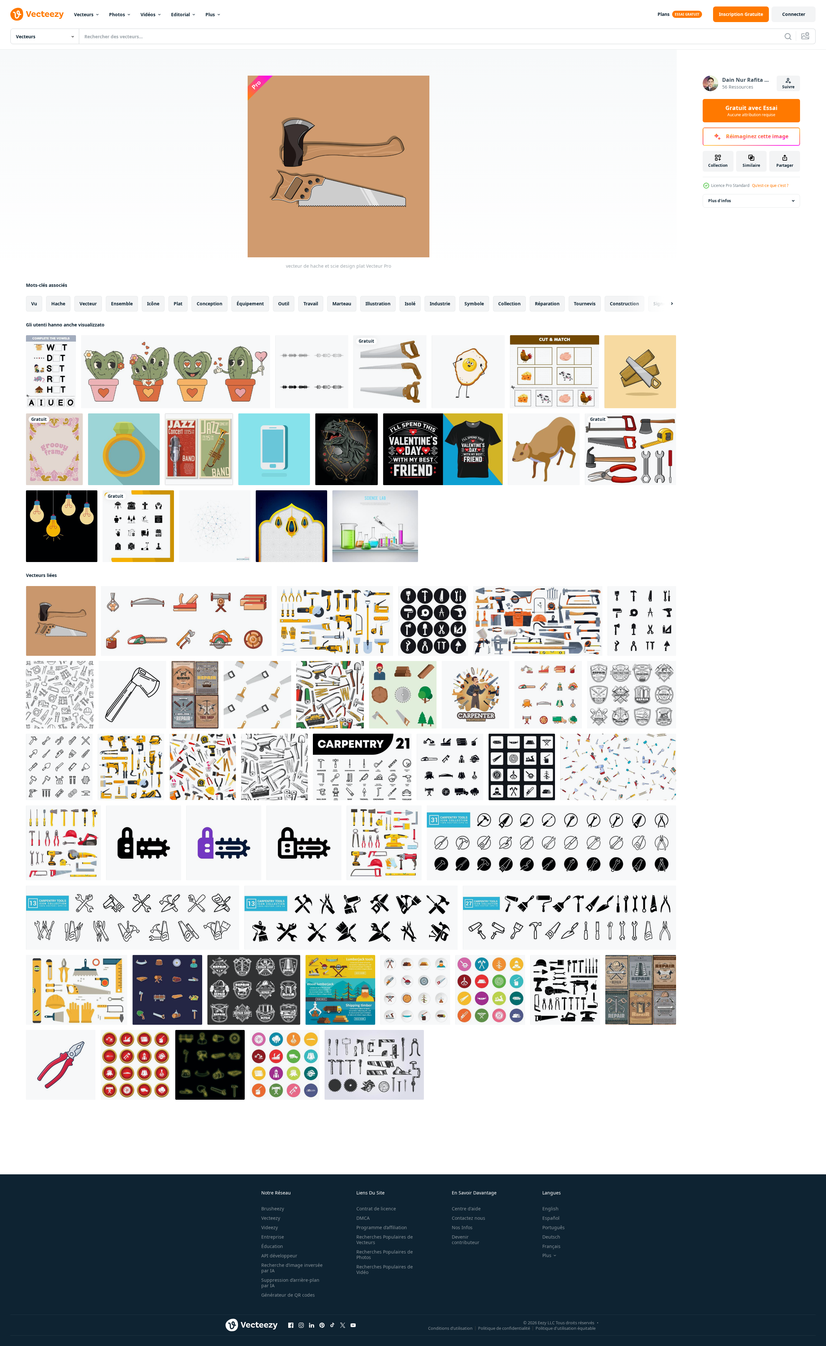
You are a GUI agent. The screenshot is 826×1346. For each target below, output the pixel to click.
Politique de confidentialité (504, 1328)
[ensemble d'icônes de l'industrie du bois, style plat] (415, 990)
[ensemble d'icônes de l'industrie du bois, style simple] (450, 767)
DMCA (363, 1218)
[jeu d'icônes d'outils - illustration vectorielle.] (59, 767)
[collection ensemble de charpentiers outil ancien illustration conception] (374, 1065)
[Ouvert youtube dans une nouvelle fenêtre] (353, 1325)
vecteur (88, 303)
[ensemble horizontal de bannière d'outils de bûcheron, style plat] (340, 990)
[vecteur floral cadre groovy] (54, 449)
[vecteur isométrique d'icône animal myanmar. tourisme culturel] (544, 449)
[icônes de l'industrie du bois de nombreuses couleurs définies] (490, 990)
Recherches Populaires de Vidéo (384, 1269)
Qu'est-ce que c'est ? (770, 185)
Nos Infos (462, 1227)
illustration (377, 303)
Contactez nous (468, 1218)
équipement (250, 303)
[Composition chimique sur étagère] (375, 526)
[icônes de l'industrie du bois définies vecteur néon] (210, 1065)
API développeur (279, 1256)
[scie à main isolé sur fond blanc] (389, 371)
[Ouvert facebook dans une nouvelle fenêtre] (290, 1325)
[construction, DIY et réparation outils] (537, 621)
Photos (117, 14)
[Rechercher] (788, 36)
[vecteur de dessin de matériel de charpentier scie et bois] (640, 371)
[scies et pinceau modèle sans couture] (257, 694)
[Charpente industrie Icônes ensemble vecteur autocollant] (167, 990)
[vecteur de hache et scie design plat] (61, 621)
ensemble (122, 303)
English (550, 1208)
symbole (474, 303)
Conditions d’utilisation (450, 1328)
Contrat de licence (376, 1208)
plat (178, 303)
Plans (664, 14)
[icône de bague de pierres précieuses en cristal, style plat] (124, 449)
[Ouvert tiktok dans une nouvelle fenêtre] (332, 1325)
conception (209, 303)
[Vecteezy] (37, 14)
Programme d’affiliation (381, 1227)
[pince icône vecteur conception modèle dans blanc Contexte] (60, 1065)
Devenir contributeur (465, 1239)
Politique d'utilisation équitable (566, 1328)
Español (551, 1218)
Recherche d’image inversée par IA (292, 1268)
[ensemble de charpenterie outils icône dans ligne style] (362, 767)
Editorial (180, 14)
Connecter (793, 14)
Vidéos (148, 14)
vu (34, 303)
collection (509, 303)
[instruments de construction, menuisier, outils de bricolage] (475, 694)
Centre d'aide (466, 1208)
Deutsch (551, 1237)
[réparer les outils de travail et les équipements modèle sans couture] (274, 767)
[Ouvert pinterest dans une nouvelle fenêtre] (322, 1325)
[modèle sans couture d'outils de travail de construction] (59, 694)
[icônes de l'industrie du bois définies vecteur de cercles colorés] (284, 1065)
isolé (410, 303)
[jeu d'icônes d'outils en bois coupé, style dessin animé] (186, 621)
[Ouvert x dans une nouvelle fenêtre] (342, 1325)
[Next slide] (666, 304)
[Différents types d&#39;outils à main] (630, 449)
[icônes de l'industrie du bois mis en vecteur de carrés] (521, 767)
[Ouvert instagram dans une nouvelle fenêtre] (301, 1325)
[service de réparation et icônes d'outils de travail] (631, 694)
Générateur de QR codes (288, 1295)
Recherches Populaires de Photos (384, 1254)
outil (283, 303)
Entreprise (272, 1237)
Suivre (788, 87)
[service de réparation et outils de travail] (640, 990)
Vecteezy (270, 1218)
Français (551, 1246)
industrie (440, 303)
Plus (210, 14)
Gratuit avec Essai (751, 110)
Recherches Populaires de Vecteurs (384, 1239)
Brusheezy (272, 1208)
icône (153, 303)
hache (58, 303)
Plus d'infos (719, 200)
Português (553, 1227)
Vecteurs (83, 14)
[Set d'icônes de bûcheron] (403, 694)
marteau (341, 303)
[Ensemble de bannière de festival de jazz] (199, 449)
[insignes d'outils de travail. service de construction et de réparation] (253, 990)
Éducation (272, 1246)
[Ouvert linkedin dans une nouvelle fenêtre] (311, 1325)
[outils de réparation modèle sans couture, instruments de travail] (330, 694)
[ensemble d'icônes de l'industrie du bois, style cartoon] (548, 694)
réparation (547, 303)
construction (624, 303)
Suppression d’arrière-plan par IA (290, 1283)
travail (310, 303)
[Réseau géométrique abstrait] (215, 526)
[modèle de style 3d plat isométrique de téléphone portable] (274, 449)
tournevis (585, 303)
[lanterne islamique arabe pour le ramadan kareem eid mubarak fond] (291, 526)
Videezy (269, 1227)
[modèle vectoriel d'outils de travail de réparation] (202, 767)
